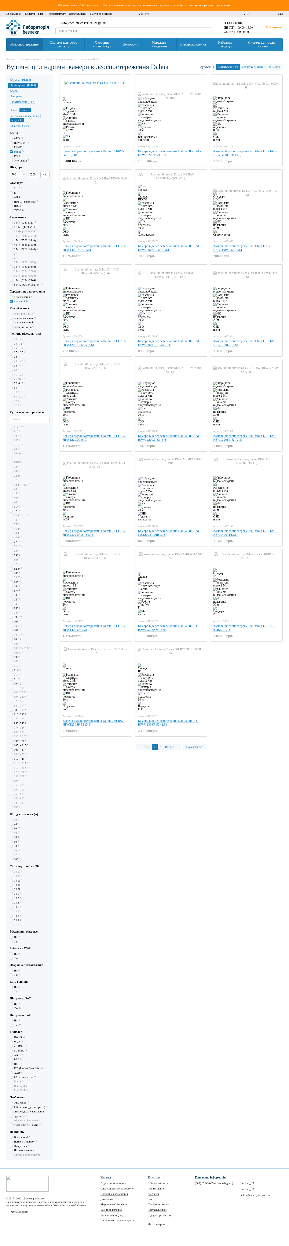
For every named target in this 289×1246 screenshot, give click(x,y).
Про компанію (14, 13)
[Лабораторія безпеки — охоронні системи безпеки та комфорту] (27, 1183)
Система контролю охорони (261, 44)
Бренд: (14, 110)
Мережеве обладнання (159, 44)
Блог (40, 13)
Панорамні (16, 96)
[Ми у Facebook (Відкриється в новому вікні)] (118, 13)
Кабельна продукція (224, 44)
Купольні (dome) (20, 79)
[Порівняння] (259, 13)
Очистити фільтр (20, 125)
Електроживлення (193, 44)
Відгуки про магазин (101, 13)
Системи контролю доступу (63, 44)
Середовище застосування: (25, 116)
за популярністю (228, 66)
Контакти (30, 13)
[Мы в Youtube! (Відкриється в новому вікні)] (128, 13)
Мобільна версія (19, 1211)
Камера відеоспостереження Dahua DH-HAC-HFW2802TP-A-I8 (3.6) (94, 532)
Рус (147, 13)
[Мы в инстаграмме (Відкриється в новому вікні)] (123, 13)
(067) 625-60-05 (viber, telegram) (83, 23)
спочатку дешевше (253, 66)
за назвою (275, 66)
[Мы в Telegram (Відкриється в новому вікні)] (133, 13)
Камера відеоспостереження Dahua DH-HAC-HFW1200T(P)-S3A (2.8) (169, 342)
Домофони (130, 44)
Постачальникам (78, 13)
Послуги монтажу (56, 13)
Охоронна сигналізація (102, 44)
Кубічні (14, 90)
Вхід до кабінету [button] (158, 1183)
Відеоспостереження (24, 44)
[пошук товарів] (208, 31)
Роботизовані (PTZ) (22, 101)
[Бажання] (266, 13)
